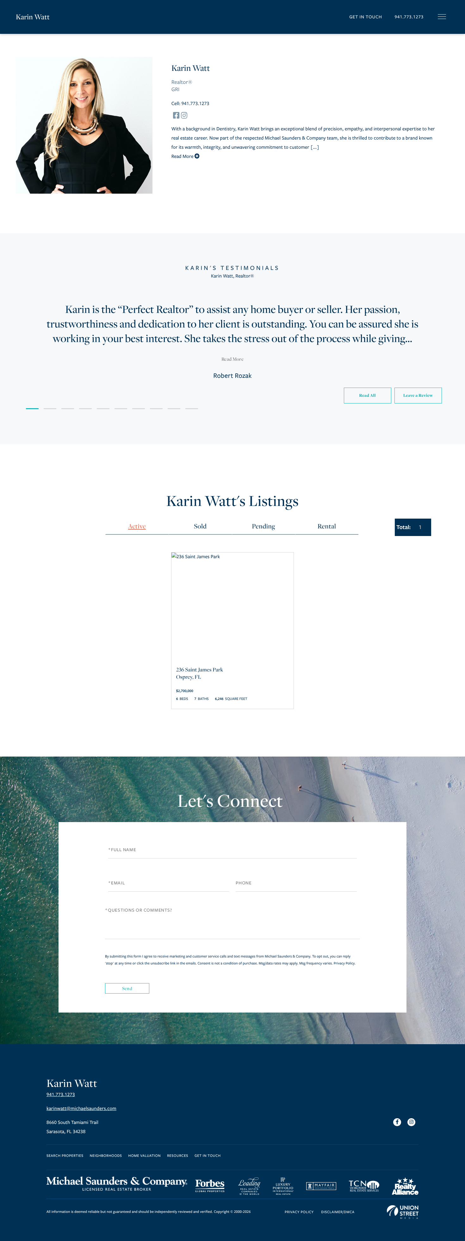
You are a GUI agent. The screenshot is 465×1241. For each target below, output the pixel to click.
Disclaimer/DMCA (337, 1212)
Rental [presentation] (327, 526)
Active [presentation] (137, 526)
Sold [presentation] (200, 526)
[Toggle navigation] (442, 16)
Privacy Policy (344, 964)
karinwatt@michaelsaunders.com (81, 1109)
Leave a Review (418, 395)
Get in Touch (365, 17)
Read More (232, 359)
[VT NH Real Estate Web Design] (402, 1212)
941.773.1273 (409, 17)
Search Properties (65, 1156)
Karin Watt (33, 17)
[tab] (137, 527)
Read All (367, 395)
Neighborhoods (106, 1156)
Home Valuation (144, 1156)
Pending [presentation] (263, 526)
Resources (177, 1156)
